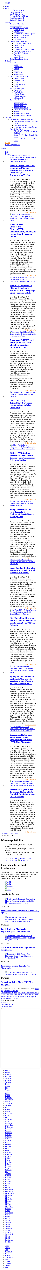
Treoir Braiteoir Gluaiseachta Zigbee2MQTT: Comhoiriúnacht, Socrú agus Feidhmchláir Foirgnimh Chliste (23, 230)
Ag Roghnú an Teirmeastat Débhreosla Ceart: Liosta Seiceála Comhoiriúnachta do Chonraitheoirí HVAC (22, 680)
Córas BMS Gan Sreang (22, 43)
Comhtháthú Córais (16, 129)
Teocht (16, 111)
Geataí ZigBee (19, 30)
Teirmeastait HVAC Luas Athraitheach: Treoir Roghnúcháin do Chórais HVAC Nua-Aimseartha (21, 738)
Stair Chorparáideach (17, 18)
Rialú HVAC (18, 32)
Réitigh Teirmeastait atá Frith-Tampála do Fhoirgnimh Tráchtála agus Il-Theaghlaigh (22, 513)
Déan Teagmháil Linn (12, 145)
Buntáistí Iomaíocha (16, 14)
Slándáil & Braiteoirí (21, 53)
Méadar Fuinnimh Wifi (14, 995)
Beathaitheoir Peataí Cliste (19, 59)
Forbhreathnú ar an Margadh (19, 16)
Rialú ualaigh (18, 98)
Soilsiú (16, 69)
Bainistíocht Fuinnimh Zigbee (24, 34)
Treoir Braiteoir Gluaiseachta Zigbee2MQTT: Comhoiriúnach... (16, 930)
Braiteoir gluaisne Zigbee (27, 996)
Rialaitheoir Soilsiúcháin (22, 51)
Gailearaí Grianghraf (17, 20)
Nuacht (7, 143)
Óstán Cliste (14, 63)
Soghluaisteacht (19, 84)
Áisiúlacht (17, 86)
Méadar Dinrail (19, 94)
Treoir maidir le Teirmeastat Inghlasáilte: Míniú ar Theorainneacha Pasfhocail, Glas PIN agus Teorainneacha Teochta (22, 170)
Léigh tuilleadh (30, 212)
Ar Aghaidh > (11, 834)
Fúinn (7, 8)
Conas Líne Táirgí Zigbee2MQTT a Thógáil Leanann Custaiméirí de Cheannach (21, 404)
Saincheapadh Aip (20, 125)
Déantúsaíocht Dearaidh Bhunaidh (21, 119)
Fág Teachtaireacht (7, 1006)
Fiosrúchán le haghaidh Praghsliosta (13, 878)
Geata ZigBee (19, 78)
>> (17, 834)
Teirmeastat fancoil (20, 104)
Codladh (17, 82)
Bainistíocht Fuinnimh (17, 24)
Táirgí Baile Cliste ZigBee (19, 28)
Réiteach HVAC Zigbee (22, 115)
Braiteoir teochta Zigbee (9, 998)
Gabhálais (17, 39)
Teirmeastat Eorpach (21, 108)
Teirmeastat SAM (20, 106)
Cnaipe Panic (18, 67)
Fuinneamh (18, 73)
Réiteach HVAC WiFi (21, 113)
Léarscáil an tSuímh (11, 991)
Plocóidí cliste (19, 92)
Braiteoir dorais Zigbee (9, 993)
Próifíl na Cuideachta (17, 10)
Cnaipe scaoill (19, 80)
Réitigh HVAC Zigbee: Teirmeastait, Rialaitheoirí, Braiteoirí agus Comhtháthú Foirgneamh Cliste (22, 456)
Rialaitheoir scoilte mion (22, 110)
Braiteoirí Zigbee (20, 37)
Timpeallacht (18, 74)
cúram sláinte (18, 57)
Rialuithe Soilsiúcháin (21, 35)
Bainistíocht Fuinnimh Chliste (24, 49)
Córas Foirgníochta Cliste (18, 41)
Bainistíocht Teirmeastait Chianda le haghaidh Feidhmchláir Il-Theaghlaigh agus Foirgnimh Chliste (23, 289)
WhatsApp (4, 1002)
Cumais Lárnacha (16, 12)
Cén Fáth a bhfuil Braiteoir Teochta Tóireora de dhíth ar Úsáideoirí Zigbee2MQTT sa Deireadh (23, 621)
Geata (16, 65)
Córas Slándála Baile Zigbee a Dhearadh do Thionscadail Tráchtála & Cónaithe (22, 570)
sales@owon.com (7, 1004)
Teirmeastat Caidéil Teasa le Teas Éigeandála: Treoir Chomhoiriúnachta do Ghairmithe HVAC (22, 343)
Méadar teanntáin (20, 96)
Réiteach (8, 61)
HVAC (16, 71)
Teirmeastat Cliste (16, 26)
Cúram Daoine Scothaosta (19, 76)
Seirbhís (8, 117)
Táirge (7, 22)
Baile (7, 6)
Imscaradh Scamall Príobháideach (25, 127)
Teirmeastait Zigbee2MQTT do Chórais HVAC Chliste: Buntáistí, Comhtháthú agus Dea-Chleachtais (22, 793)
